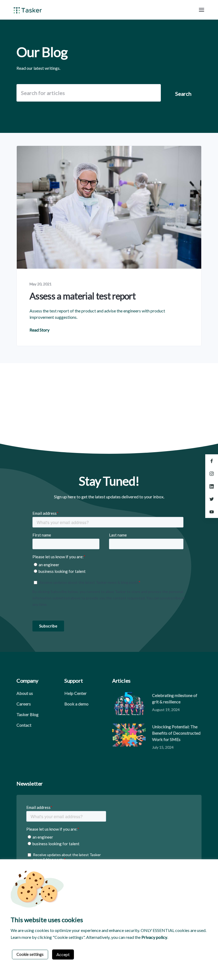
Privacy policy (154, 937)
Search (183, 93)
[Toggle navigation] (201, 9)
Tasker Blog (27, 714)
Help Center (75, 693)
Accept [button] (63, 954)
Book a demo (76, 703)
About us (24, 693)
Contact (23, 724)
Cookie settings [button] (30, 954)
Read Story (39, 329)
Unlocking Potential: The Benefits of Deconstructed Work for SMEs (176, 733)
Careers (23, 703)
